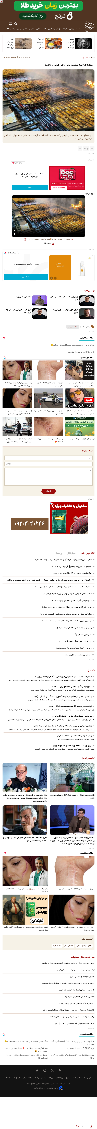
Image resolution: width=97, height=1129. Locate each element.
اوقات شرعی (27, 1077)
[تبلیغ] (48, 10)
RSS (8, 1077)
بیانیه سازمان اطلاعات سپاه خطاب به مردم (74, 735)
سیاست (78, 28)
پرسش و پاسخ (40, 1077)
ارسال (48, 491)
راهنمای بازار (11, 28)
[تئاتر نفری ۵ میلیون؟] (39, 300)
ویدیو (19, 28)
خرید (30, 187)
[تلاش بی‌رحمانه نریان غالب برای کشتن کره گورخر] (23, 43)
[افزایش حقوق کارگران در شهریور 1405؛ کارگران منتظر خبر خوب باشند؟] (72, 777)
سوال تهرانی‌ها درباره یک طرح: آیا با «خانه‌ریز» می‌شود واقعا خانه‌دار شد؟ (62, 559)
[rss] (59, 1070)
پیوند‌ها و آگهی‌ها (56, 1077)
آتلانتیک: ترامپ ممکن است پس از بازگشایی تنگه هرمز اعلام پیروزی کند (63, 587)
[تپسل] (12, 163)
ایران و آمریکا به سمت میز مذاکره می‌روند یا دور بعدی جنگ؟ (67, 607)
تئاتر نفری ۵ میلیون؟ (23, 296)
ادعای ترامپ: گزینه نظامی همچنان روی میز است (72, 600)
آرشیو (68, 1077)
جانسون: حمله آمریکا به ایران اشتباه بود (79, 996)
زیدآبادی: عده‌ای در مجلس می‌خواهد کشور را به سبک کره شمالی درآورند (62, 696)
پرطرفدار (71, 553)
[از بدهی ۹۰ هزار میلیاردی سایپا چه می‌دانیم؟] (39, 313)
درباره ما (87, 1077)
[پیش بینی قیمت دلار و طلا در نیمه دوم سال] (86, 300)
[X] (52, 1070)
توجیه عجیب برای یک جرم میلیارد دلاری (65, 311)
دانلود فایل (47, 243)
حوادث (64, 28)
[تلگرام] (37, 1070)
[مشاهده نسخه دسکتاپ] (10, 24)
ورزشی (71, 28)
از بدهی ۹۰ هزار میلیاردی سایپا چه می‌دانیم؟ (18, 311)
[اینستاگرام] (44, 1070)
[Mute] (55, 278)
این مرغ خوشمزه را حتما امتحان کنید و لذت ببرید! (40, 43)
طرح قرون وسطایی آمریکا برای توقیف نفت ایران (72, 716)
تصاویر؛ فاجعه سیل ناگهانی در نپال (82, 976)
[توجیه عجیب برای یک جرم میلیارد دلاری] (86, 313)
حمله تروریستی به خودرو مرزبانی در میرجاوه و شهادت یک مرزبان (65, 614)
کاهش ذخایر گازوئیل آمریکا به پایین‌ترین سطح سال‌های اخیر (67, 593)
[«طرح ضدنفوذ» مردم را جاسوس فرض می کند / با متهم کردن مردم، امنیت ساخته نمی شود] (25, 820)
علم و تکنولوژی (34, 28)
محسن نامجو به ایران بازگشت (71, 43)
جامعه (2, 28)
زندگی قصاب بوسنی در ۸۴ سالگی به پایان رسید (72, 573)
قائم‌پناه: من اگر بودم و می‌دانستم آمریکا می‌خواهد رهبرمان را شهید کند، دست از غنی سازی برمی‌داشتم (49, 580)
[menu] (5, 24)
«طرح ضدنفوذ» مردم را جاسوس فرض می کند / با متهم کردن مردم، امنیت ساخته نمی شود (25, 839)
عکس (25, 28)
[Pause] (51, 278)
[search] (15, 24)
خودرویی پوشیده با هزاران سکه (78, 655)
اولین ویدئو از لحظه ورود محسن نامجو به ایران (72, 745)
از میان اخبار (89, 290)
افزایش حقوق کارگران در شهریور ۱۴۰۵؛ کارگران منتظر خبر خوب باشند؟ (72, 797)
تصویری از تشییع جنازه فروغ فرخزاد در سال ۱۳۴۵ (72, 566)
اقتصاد (44, 28)
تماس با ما (77, 1077)
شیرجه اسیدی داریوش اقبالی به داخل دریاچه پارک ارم (74, 1023)
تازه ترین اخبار (87, 553)
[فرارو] (88, 26)
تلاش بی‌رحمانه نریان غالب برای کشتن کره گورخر (10, 43)
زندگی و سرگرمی (54, 28)
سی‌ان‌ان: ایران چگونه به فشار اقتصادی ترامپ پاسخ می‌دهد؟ (67, 621)
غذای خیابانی (73, 326)
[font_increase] (92, 148)
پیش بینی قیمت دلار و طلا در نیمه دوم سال (64, 298)
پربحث (59, 553)
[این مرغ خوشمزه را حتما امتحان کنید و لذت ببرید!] (53, 43)
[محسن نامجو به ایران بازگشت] (83, 43)
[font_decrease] (80, 148)
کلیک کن (25, 277)
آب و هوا (16, 1077)
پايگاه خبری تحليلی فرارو (43, 1083)
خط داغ (90, 670)
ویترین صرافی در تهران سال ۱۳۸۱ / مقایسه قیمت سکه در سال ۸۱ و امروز (62, 726)
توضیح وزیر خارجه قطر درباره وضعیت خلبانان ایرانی (70, 706)
